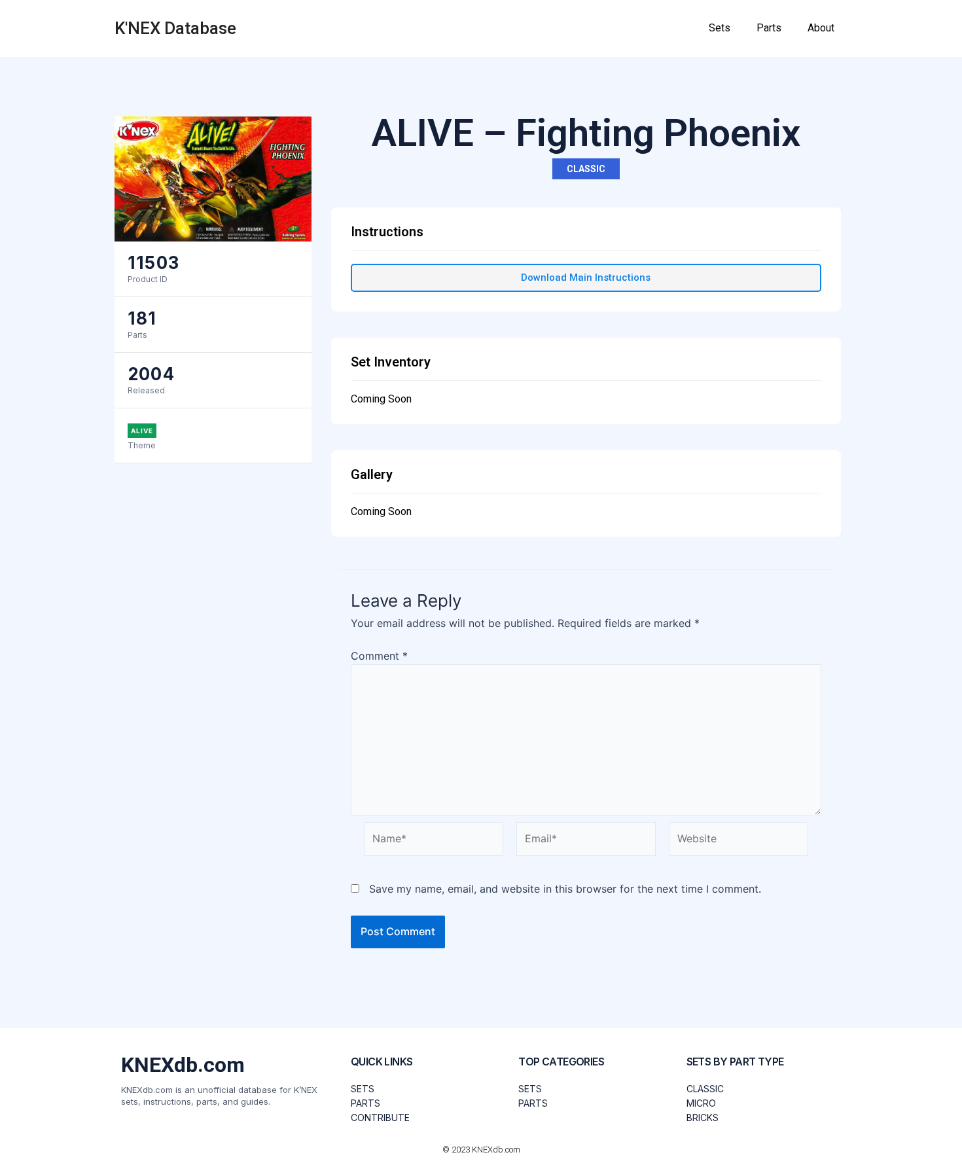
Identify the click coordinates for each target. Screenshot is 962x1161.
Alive (142, 431)
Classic (586, 169)
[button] (586, 278)
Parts (769, 28)
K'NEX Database (175, 28)
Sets (719, 28)
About (821, 28)
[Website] (738, 841)
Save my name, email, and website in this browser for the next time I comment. (565, 888)
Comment (379, 655)
